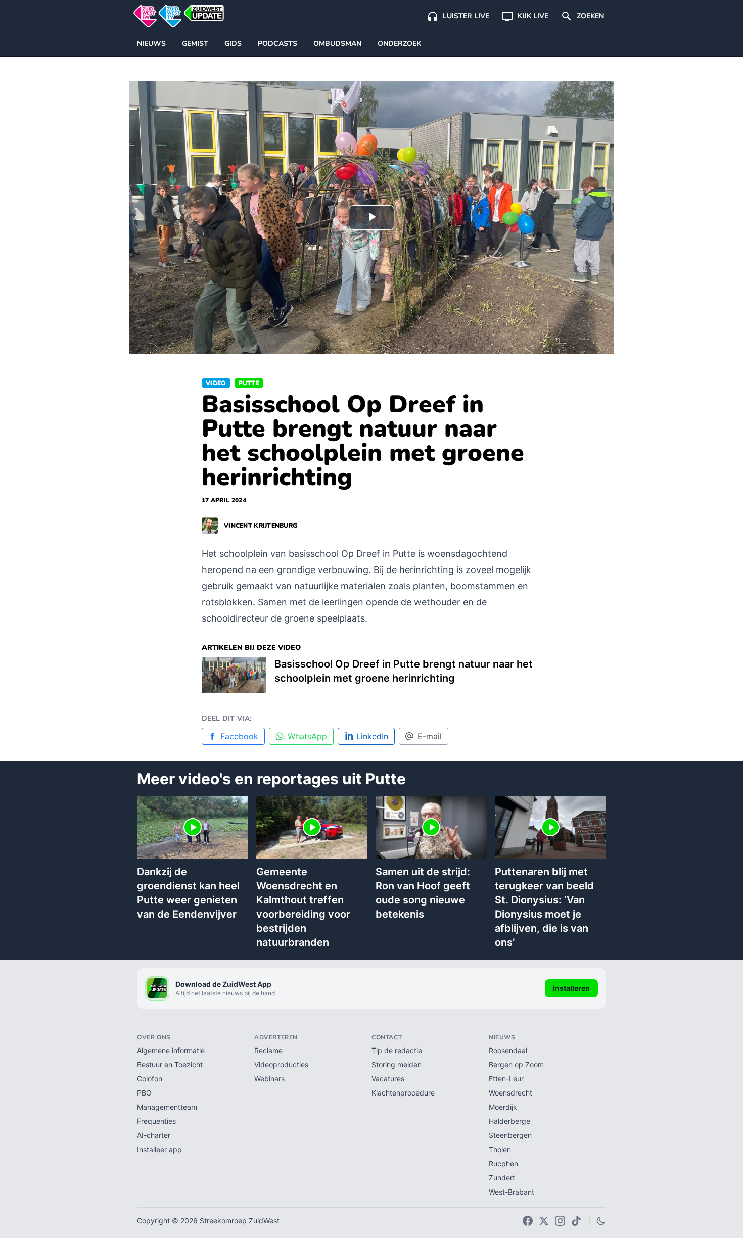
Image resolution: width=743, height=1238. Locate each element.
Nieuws (151, 44)
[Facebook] (528, 1221)
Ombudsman (337, 44)
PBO (144, 1092)
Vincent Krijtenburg (260, 525)
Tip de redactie (397, 1050)
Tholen (500, 1149)
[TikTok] (576, 1221)
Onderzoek (399, 44)
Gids (233, 44)
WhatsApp (307, 736)
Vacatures (388, 1078)
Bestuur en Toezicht (170, 1064)
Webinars (269, 1078)
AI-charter (153, 1135)
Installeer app (159, 1149)
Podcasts (277, 44)
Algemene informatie (171, 1050)
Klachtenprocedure (403, 1092)
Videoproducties (281, 1064)
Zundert (502, 1177)
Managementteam (167, 1107)
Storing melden (397, 1064)
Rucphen (503, 1163)
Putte (249, 383)
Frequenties (156, 1121)
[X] (544, 1221)
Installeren (571, 988)
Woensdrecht (510, 1092)
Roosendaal (508, 1050)
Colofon (149, 1078)
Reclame (268, 1050)
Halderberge (509, 1121)
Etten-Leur (506, 1078)
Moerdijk (503, 1107)
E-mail (429, 736)
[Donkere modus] (601, 1221)
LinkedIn (372, 736)
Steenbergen (510, 1135)
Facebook (239, 736)
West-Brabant (511, 1191)
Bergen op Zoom (516, 1064)
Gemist (195, 44)
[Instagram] (560, 1221)
